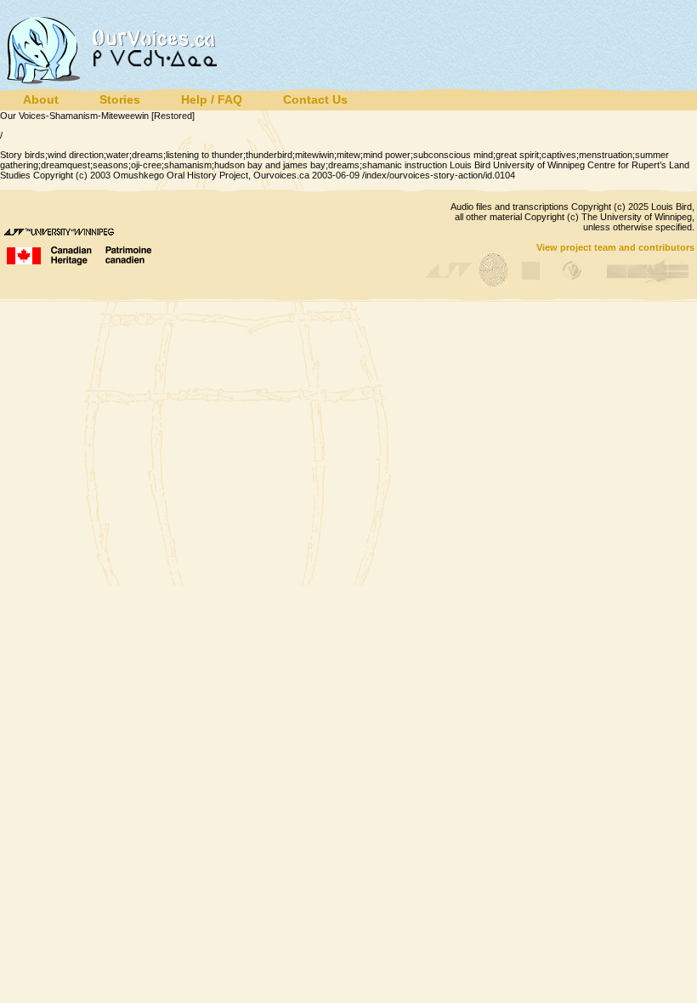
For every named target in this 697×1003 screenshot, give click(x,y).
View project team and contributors (615, 247)
